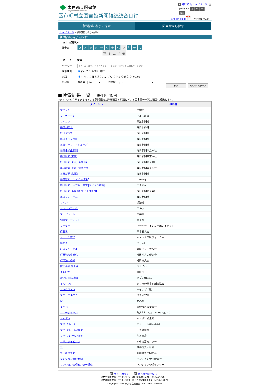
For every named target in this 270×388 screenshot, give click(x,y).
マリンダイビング (70, 341)
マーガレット (67, 214)
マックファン (67, 289)
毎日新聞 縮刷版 (69, 173)
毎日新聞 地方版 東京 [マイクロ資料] (82, 185)
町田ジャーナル (69, 249)
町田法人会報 (67, 260)
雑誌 (102, 71)
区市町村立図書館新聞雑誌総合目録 (98, 15)
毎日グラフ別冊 (69, 139)
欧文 (126, 76)
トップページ (66, 32)
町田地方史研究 (69, 254)
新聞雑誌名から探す (97, 26)
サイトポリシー (122, 374)
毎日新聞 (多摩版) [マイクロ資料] (78, 191)
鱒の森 (64, 243)
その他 (136, 76)
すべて (84, 71)
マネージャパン (69, 312)
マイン (64, 202)
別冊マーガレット (70, 220)
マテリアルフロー (70, 295)
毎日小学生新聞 (69, 150)
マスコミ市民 (67, 237)
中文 (118, 76)
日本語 (95, 76)
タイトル (95, 104)
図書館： (113, 82)
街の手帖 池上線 (69, 266)
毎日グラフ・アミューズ (74, 144)
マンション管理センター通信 (76, 364)
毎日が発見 (66, 127)
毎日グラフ (66, 133)
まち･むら (65, 283)
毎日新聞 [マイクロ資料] (74, 179)
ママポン (65, 318)
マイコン (65, 121)
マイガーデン (67, 115)
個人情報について (148, 374)
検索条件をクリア (198, 85)
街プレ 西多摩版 (69, 277)
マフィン (65, 110)
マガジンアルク (69, 208)
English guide (178, 19)
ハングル (107, 76)
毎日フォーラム (69, 196)
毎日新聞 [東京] (68, 156)
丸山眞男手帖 (67, 353)
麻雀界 (64, 231)
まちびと (65, 272)
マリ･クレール (68, 324)
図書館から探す (173, 26)
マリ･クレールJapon (71, 330)
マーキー (65, 225)
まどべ (64, 306)
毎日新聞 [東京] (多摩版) (73, 162)
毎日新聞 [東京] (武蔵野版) (74, 168)
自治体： (83, 82)
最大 (182, 13)
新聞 (94, 71)
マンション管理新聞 (71, 359)
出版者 (173, 104)
